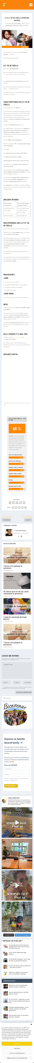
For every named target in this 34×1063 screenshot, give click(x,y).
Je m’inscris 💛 (11, 786)
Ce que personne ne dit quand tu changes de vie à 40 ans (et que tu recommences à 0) (19, 946)
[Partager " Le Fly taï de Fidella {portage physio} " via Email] (20, 502)
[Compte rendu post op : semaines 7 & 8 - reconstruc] (17, 885)
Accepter (17, 1044)
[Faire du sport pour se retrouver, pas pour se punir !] (5, 1016)
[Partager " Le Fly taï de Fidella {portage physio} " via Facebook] (10, 502)
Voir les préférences (17, 1053)
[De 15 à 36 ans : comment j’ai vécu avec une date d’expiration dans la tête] (5, 1000)
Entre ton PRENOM (10, 765)
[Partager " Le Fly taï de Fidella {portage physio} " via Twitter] (13, 502)
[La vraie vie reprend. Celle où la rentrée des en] (17, 854)
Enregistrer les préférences (17, 1058)
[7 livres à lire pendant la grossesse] (17, 555)
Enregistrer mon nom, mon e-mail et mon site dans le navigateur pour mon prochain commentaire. (16, 687)
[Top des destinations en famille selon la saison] (5, 993)
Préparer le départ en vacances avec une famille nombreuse (18, 973)
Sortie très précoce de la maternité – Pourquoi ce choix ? (19, 966)
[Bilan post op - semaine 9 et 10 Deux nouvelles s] (17, 822)
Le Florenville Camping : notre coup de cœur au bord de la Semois (19, 959)
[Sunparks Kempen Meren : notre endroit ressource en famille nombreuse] (5, 1008)
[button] (31, 1024)
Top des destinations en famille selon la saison (18, 993)
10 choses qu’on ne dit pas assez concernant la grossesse (16, 592)
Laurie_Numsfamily (15, 23)
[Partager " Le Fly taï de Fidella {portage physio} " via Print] (24, 502)
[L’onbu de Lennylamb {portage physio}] (17, 606)
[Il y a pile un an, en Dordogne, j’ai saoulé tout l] (17, 917)
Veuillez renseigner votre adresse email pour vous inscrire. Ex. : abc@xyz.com (16, 779)
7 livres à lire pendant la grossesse (12, 567)
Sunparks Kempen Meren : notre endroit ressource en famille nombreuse (18, 1008)
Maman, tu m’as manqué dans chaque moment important (18, 986)
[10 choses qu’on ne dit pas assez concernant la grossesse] (17, 581)
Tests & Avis (15, 25)
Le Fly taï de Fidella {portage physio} (17, 953)
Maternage (9, 25)
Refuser (17, 1048)
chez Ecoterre (16, 337)
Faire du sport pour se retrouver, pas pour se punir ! (19, 1016)
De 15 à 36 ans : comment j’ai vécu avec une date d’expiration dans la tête (19, 1000)
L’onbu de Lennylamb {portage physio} (15, 618)
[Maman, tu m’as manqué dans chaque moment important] (5, 986)
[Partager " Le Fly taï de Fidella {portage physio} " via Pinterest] (17, 502)
